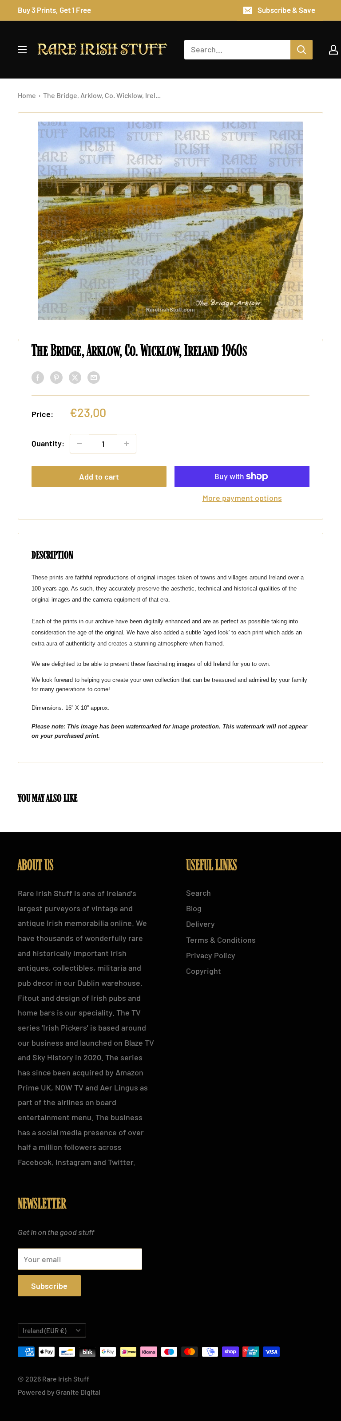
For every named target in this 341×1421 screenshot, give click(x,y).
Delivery (200, 924)
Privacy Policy (210, 955)
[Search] (301, 49)
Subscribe (49, 1286)
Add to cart (99, 476)
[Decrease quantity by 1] (79, 443)
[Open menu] (22, 49)
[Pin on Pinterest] (56, 377)
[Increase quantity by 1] (126, 443)
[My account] (333, 50)
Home (27, 95)
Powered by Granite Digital (59, 1392)
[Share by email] (93, 377)
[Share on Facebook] (38, 377)
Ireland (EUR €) (44, 1330)
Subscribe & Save (286, 9)
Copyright (203, 971)
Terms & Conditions (221, 940)
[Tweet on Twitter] (75, 377)
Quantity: (48, 443)
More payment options (242, 498)
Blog (194, 908)
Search (198, 892)
